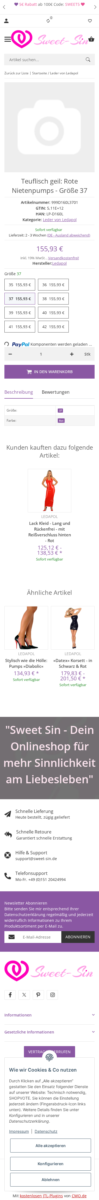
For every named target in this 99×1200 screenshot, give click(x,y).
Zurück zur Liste (16, 73)
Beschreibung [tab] (18, 392)
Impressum (19, 1131)
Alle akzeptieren (50, 1145)
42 (53, 327)
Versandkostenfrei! (63, 257)
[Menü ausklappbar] (7, 39)
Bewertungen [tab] (56, 392)
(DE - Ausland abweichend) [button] (68, 235)
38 (53, 299)
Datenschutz (46, 1131)
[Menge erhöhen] (72, 354)
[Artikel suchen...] (88, 59)
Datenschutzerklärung (24, 914)
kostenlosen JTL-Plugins (41, 1195)
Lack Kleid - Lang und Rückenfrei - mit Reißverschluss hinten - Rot (49, 531)
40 (53, 313)
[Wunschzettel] (90, 21)
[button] (4, 7)
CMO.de (79, 1195)
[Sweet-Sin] (48, 970)
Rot (61, 420)
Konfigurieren (51, 1163)
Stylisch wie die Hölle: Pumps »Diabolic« (26, 663)
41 (20, 327)
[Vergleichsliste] (48, 21)
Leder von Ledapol (60, 219)
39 (20, 313)
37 (20, 299)
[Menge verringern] (10, 354)
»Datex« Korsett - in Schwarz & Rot (72, 663)
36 (53, 285)
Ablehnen (51, 1179)
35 (20, 285)
